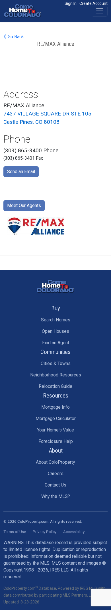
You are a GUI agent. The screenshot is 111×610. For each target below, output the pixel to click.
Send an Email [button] (21, 171)
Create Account (93, 3)
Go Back (15, 36)
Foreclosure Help (55, 441)
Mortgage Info (55, 407)
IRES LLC (59, 570)
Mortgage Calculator (56, 418)
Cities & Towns (56, 363)
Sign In (71, 3)
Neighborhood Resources (55, 375)
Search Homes (55, 320)
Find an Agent (55, 342)
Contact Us (55, 485)
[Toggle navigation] (100, 11)
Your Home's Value (55, 430)
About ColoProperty (55, 462)
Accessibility (74, 531)
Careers (55, 473)
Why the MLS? (55, 496)
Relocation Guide (55, 386)
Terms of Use (14, 531)
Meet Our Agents (24, 205)
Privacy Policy (44, 531)
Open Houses (55, 331)
